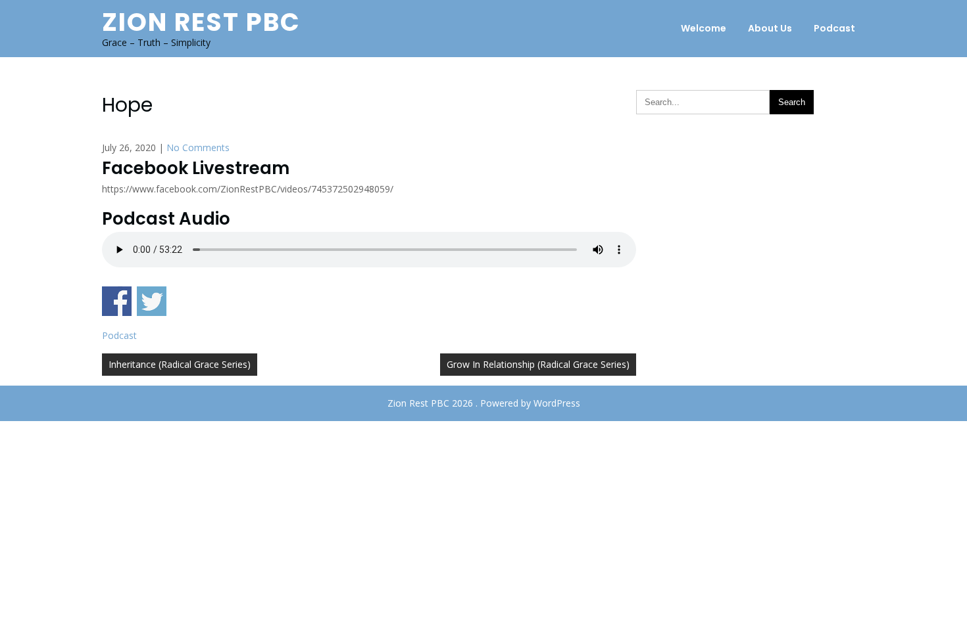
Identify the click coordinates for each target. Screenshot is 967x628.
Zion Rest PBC (201, 22)
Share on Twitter (151, 301)
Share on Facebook (117, 301)
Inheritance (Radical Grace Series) (180, 364)
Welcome (703, 28)
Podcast (834, 28)
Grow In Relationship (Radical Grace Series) (538, 364)
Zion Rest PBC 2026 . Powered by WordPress (483, 403)
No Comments (198, 147)
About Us (770, 28)
